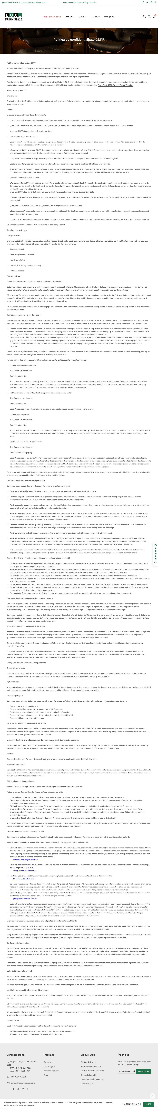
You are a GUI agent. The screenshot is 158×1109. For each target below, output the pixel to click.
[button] (155, 554)
